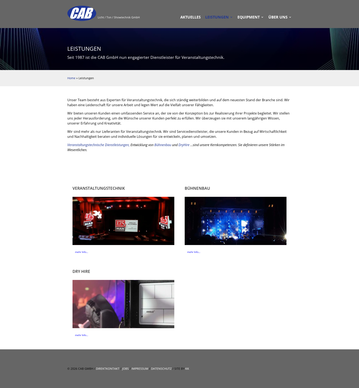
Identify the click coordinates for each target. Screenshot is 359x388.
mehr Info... (81, 252)
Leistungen (217, 18)
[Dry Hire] (123, 304)
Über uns (278, 18)
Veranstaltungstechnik (99, 188)
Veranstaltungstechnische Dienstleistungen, (98, 145)
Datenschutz (161, 369)
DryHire (183, 145)
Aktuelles (190, 18)
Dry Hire (81, 271)
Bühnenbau (162, 145)
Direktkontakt (107, 369)
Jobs (125, 369)
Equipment (248, 18)
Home (71, 78)
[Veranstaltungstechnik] (123, 221)
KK (187, 369)
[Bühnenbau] (235, 221)
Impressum (140, 369)
